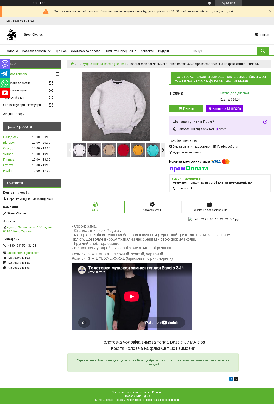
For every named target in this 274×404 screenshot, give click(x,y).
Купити (188, 108)
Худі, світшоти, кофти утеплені (104, 64)
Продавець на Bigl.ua (137, 396)
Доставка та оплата (85, 51)
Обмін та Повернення (120, 51)
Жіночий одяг (15, 97)
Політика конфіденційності (162, 399)
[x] (236, 379)
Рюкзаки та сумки (17, 83)
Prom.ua (157, 392)
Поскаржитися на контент (129, 399)
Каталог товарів (34, 51)
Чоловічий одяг (16, 90)
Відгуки (163, 51)
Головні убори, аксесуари (23, 105)
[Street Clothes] (11, 34)
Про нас (61, 51)
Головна (11, 51)
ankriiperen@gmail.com (23, 253)
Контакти (147, 51)
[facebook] (231, 379)
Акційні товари (13, 114)
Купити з (219, 108)
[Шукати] (263, 51)
